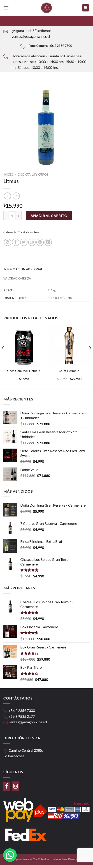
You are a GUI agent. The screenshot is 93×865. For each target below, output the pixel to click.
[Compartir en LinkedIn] (48, 242)
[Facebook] (6, 786)
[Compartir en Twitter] (24, 242)
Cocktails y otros (33, 174)
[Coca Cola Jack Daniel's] (23, 345)
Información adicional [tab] (23, 269)
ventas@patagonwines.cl (31, 36)
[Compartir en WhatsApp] (7, 242)
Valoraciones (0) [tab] (17, 278)
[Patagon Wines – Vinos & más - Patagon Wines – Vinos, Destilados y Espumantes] (46, 8)
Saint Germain (69, 371)
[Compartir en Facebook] (15, 242)
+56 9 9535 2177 (22, 716)
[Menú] (6, 7)
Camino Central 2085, (26, 750)
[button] (10, 855)
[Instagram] (15, 786)
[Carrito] (85, 8)
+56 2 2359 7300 (60, 45)
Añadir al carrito (48, 215)
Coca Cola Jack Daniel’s (23, 371)
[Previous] (3, 357)
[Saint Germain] (69, 345)
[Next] (90, 357)
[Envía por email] (32, 242)
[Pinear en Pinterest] (40, 242)
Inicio (8, 174)
